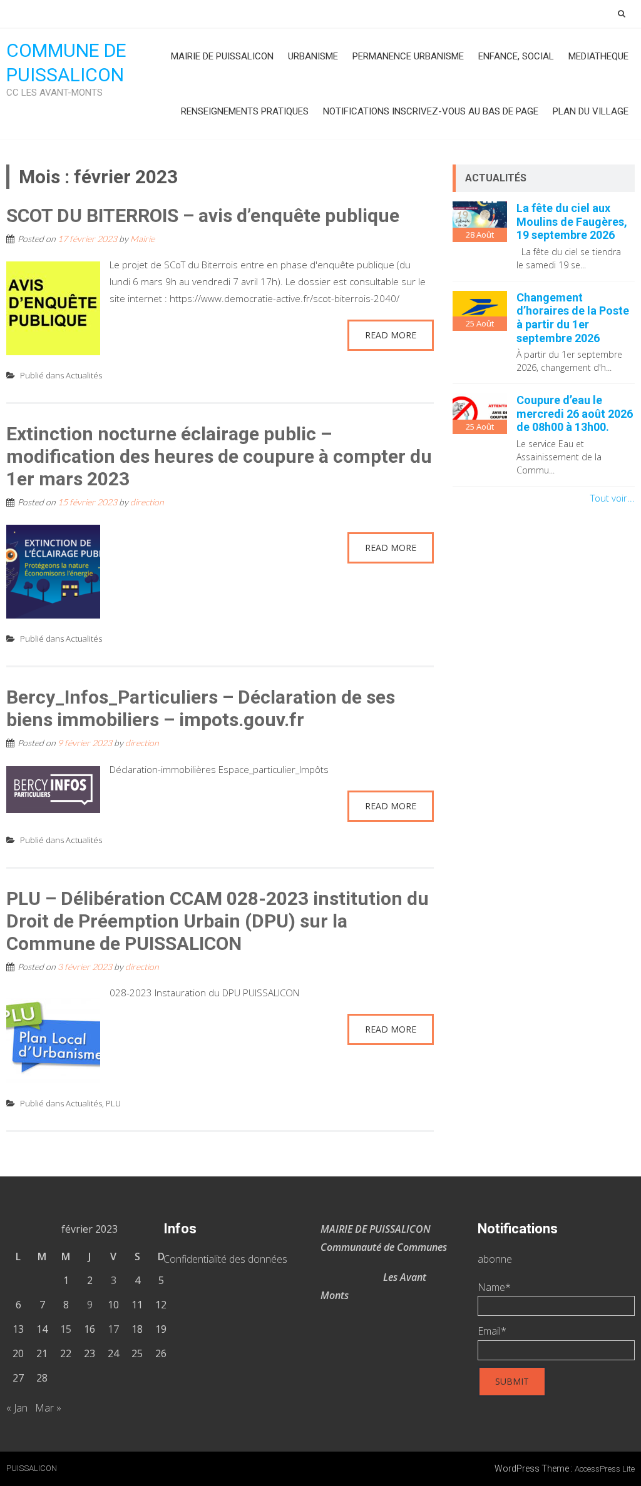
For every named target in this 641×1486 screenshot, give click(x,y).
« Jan (17, 1408)
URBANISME (313, 56)
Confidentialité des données (225, 1259)
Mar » (48, 1408)
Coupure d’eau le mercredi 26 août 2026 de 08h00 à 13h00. (574, 413)
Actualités (84, 375)
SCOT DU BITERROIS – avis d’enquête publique (202, 215)
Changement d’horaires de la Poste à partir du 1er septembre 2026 (572, 318)
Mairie (142, 238)
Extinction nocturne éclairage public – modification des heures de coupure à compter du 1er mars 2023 (219, 456)
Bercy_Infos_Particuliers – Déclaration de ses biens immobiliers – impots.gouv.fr (200, 708)
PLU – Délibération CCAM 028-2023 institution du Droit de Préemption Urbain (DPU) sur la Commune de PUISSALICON (217, 920)
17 (113, 1329)
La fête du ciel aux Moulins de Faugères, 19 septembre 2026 (571, 221)
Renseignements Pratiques (245, 111)
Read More (390, 335)
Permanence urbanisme (408, 56)
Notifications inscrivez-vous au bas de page (430, 111)
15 (65, 1329)
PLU (113, 1103)
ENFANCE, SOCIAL (516, 56)
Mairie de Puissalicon (222, 56)
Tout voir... (612, 498)
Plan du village (590, 111)
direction (147, 502)
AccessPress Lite (605, 1468)
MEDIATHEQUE (598, 56)
